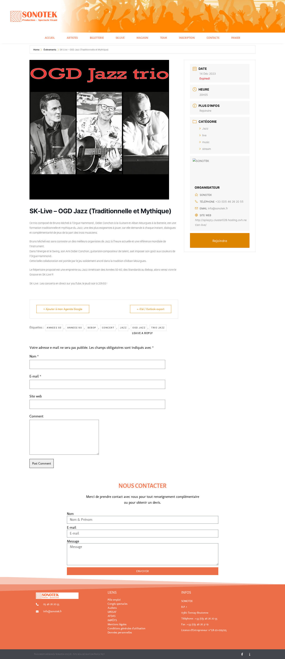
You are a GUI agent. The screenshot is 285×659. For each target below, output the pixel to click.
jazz (123, 327)
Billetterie (97, 37)
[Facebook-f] (242, 654)
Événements (50, 49)
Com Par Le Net (97, 654)
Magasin (142, 37)
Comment (36, 416)
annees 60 (74, 327)
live (204, 135)
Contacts (213, 37)
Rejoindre (205, 110)
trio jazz (158, 327)
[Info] (249, 654)
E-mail (35, 376)
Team (163, 37)
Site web (35, 396)
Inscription (187, 37)
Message (73, 541)
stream (206, 148)
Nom (34, 356)
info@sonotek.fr (218, 208)
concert (108, 327)
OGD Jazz (138, 327)
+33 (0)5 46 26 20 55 (229, 201)
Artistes (72, 37)
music (206, 142)
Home (36, 49)
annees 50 (54, 327)
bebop (92, 327)
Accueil (50, 37)
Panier (235, 37)
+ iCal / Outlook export (150, 309)
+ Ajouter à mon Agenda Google (62, 309)
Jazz (205, 128)
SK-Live (120, 37)
